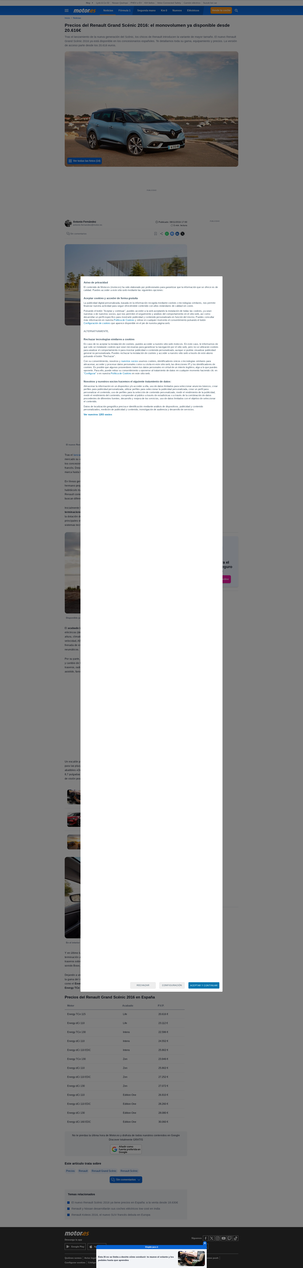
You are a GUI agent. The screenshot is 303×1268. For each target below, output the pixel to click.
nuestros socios (129, 361)
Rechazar (143, 985)
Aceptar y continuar (204, 985)
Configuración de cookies (97, 323)
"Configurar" (90, 373)
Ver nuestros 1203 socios (98, 414)
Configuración (172, 985)
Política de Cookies (124, 320)
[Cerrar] (205, 1243)
